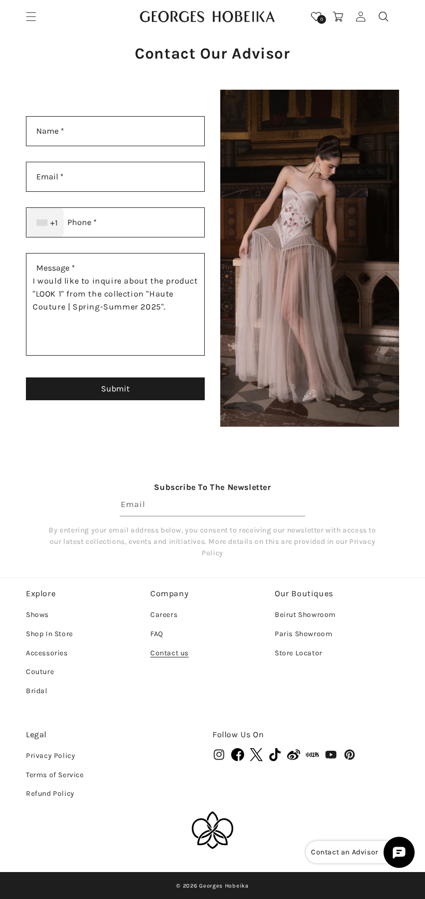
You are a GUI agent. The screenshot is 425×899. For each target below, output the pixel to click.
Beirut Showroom (305, 614)
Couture (40, 671)
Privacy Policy (50, 755)
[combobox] (45, 222)
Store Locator (298, 653)
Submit (115, 389)
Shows (37, 614)
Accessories (47, 653)
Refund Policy (50, 793)
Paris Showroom (303, 633)
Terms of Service (55, 774)
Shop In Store (49, 633)
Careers (163, 614)
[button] (31, 16)
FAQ (156, 633)
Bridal (37, 690)
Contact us (169, 653)
